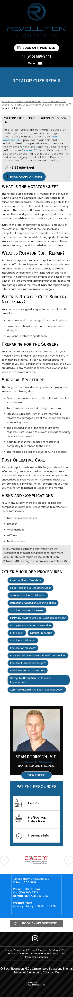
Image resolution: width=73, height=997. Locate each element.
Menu (31, 63)
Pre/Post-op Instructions (37, 819)
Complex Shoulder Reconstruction (30, 625)
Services (33, 104)
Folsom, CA (30, 150)
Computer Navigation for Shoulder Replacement (30, 680)
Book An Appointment (40, 48)
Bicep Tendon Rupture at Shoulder (30, 588)
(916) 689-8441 (38, 56)
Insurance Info (38, 835)
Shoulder (47, 104)
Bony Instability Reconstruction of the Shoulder (38, 655)
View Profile (36, 775)
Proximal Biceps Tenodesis (25, 580)
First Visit (34, 803)
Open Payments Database (45, 955)
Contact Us (23, 953)
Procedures (61, 104)
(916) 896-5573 (28, 892)
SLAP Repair (16, 633)
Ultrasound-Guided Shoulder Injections (33, 603)
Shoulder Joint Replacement (27, 610)
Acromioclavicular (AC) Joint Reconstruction (36, 689)
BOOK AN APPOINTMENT (26, 177)
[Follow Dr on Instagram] (36, 938)
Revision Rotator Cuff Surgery (27, 670)
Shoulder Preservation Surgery (28, 663)
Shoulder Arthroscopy (23, 648)
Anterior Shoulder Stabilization (27, 595)
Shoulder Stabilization (22, 640)
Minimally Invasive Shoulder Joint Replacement (38, 618)
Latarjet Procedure (41, 633)
